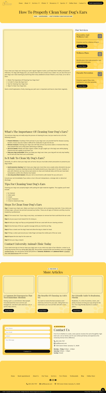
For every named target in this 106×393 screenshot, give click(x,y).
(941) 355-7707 (30, 249)
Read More (8, 310)
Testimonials (74, 376)
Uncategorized (43, 16)
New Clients (63, 376)
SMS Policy (101, 391)
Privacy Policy (87, 391)
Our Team (45, 376)
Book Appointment (95, 3)
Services (53, 376)
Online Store (73, 3)
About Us (36, 376)
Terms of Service (94, 391)
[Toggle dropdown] (29, 3)
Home (21, 3)
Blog (82, 376)
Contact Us (82, 3)
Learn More (82, 46)
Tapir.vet (48, 391)
